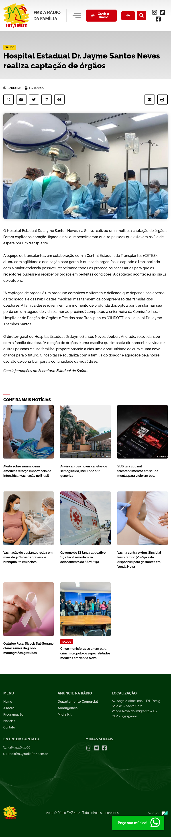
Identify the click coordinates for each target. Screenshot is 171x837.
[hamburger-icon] (76, 16)
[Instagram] (154, 12)
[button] (141, 15)
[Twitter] (162, 12)
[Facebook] (158, 19)
